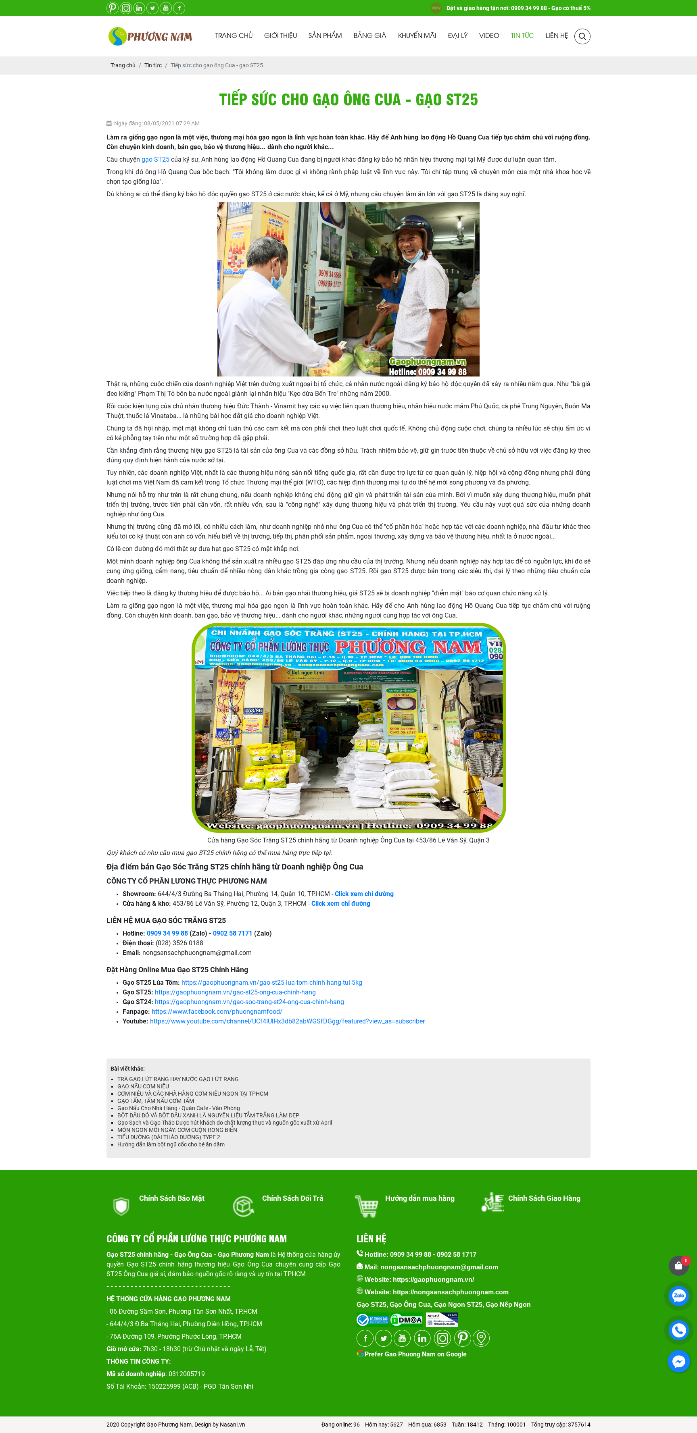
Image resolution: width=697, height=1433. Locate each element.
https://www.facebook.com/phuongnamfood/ (217, 1011)
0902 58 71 (229, 933)
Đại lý (457, 36)
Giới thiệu (280, 36)
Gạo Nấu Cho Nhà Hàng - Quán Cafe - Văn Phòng (178, 1108)
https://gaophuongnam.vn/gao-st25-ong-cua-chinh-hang (235, 992)
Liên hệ (557, 36)
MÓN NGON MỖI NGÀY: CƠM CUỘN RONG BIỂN (177, 1130)
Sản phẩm (325, 36)
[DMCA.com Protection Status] (406, 1317)
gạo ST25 (155, 159)
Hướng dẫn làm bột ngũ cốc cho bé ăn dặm (171, 1144)
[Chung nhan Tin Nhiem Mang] (442, 1317)
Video (489, 36)
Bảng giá (370, 36)
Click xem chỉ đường (340, 903)
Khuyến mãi (417, 36)
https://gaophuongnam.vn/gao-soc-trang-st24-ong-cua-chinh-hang (249, 1002)
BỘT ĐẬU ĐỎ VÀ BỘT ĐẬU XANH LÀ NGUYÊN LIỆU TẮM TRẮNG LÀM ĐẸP (208, 1115)
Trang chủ (234, 36)
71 (249, 933)
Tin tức (522, 36)
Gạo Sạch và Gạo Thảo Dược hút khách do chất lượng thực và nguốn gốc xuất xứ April (224, 1122)
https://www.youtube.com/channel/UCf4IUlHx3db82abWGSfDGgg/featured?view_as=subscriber (287, 1021)
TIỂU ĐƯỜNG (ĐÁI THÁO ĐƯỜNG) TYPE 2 (168, 1137)
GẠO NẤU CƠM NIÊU (143, 1086)
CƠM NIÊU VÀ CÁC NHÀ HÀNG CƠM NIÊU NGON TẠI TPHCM (192, 1093)
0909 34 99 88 (167, 933)
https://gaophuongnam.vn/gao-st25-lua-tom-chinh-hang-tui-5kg (272, 982)
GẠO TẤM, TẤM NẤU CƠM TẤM (155, 1101)
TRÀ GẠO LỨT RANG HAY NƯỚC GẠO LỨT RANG (178, 1079)
